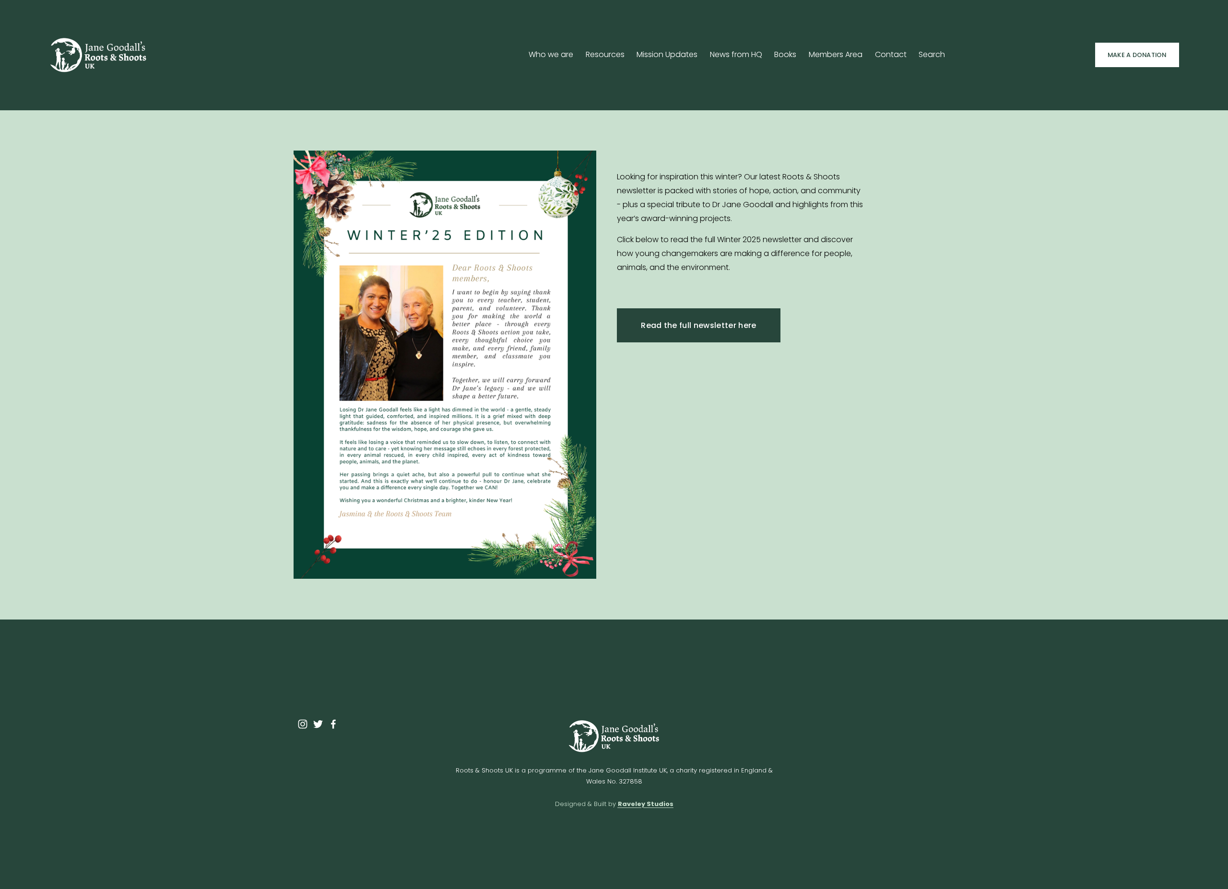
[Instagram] (302, 724)
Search (932, 54)
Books (785, 54)
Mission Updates (667, 54)
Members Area (835, 54)
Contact (891, 54)
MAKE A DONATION (1137, 54)
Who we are (551, 54)
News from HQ (736, 54)
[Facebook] (333, 724)
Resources (605, 54)
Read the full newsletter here (698, 325)
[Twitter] (318, 724)
